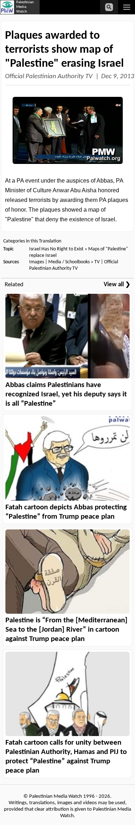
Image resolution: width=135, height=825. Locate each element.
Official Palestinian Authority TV (49, 76)
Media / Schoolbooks (69, 262)
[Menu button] (126, 7)
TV (97, 262)
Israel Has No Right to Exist (56, 249)
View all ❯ (117, 285)
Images (36, 262)
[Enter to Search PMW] (109, 7)
